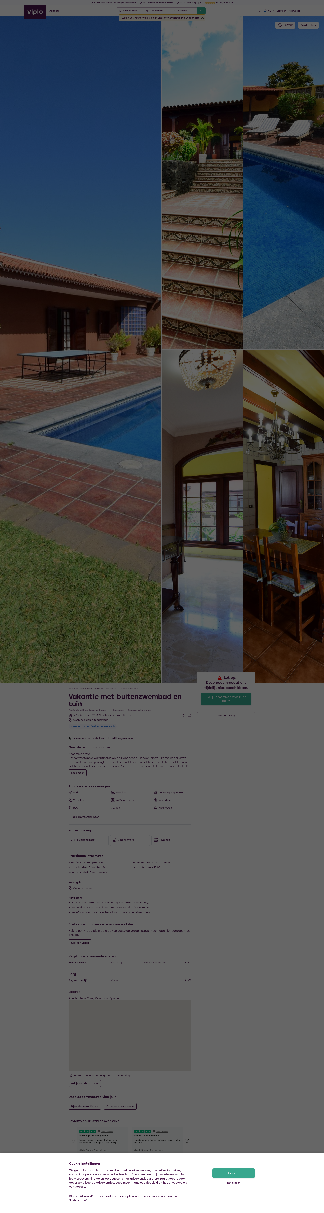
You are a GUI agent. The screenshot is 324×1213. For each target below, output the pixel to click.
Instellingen (233, 1182)
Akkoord (234, 1173)
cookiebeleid (149, 1182)
